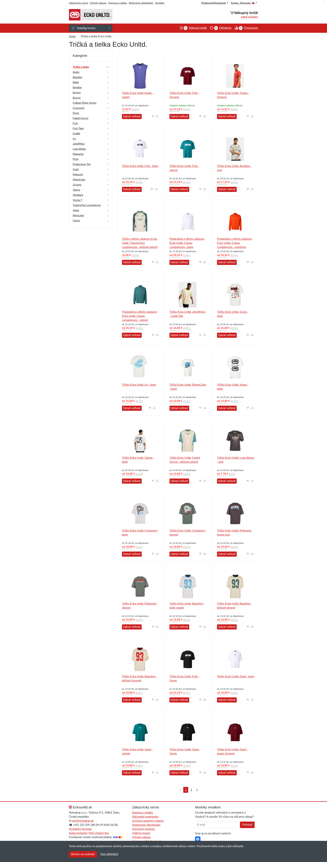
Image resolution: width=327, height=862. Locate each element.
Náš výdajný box (99, 833)
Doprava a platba (117, 3)
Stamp (76, 189)
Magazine (78, 154)
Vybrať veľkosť (132, 116)
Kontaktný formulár (80, 829)
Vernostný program (143, 829)
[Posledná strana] (196, 790)
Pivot (75, 159)
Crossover (78, 107)
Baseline (77, 77)
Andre (76, 72)
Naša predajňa (78, 833)
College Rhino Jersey (85, 102)
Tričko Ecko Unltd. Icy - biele (139, 384)
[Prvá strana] (179, 790)
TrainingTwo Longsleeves (87, 205)
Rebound (78, 174)
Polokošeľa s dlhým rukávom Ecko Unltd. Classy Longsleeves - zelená (139, 316)
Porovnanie (249, 28)
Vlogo (76, 210)
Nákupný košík (196, 28)
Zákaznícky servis (78, 3)
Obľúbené (223, 28)
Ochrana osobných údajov (148, 820)
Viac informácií (109, 854)
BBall (76, 82)
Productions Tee (82, 164)
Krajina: (241, 3)
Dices (76, 113)
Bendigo (77, 87)
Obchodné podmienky (145, 816)
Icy (74, 138)
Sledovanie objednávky (141, 3)
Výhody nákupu (98, 3)
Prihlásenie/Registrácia (213, 3)
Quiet (76, 169)
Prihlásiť (247, 824)
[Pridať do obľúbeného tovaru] (153, 116)
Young (76, 220)
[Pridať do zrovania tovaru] (157, 116)
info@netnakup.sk (83, 820)
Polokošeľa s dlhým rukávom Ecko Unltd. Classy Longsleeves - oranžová (234, 243)
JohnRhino (79, 143)
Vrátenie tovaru (141, 833)
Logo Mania (79, 148)
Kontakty (160, 3)
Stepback (78, 194)
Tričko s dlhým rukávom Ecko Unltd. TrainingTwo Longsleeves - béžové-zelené (140, 243)
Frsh (75, 123)
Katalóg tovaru (86, 28)
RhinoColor (79, 179)
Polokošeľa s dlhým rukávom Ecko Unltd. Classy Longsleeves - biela (186, 243)
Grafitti (76, 133)
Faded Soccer (80, 118)
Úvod (72, 36)
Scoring (77, 184)
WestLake (78, 215)
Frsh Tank (78, 128)
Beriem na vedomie (83, 854)
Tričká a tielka (81, 67)
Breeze (77, 92)
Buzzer (77, 97)
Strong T (77, 200)
